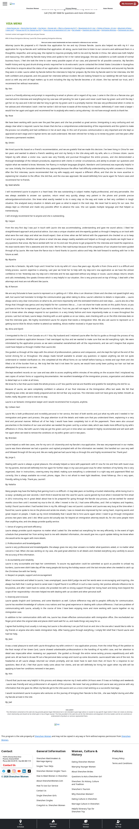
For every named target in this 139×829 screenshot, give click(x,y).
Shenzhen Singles (45, 800)
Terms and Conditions (122, 763)
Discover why (52, 28)
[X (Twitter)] (9, 771)
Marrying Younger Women (84, 766)
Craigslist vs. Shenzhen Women (51, 805)
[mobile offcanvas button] (5, 3)
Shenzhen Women (32, 8)
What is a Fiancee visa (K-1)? (67, 28)
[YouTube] (19, 771)
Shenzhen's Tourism (81, 789)
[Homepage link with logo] (69, 727)
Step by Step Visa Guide (28, 28)
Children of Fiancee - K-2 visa (106, 28)
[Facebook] (3, 771)
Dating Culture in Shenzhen (84, 799)
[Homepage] (12, 4)
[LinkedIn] (24, 771)
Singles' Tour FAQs (45, 766)
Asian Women (108, 8)
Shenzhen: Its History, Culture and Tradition (85, 782)
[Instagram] (14, 771)
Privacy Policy (118, 758)
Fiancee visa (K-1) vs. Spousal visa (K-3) (28, 30)
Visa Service (42, 28)
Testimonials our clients (126, 30)
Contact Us (41, 790)
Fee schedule (76, 30)
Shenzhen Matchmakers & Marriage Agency (48, 760)
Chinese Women (71, 8)
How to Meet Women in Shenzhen (52, 776)
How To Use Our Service (47, 785)
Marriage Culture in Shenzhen (85, 803)
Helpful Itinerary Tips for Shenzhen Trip (83, 810)
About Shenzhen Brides (82, 771)
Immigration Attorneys (109, 30)
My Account (127, 3)
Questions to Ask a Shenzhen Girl (87, 776)
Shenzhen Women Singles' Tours (51, 771)
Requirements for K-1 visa (87, 28)
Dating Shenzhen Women (83, 761)
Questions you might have (91, 30)
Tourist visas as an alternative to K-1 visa (56, 30)
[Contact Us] (16, 760)
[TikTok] (29, 771)
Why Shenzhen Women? (83, 794)
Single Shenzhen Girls (47, 795)
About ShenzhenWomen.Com (50, 781)
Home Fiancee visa (13, 28)
